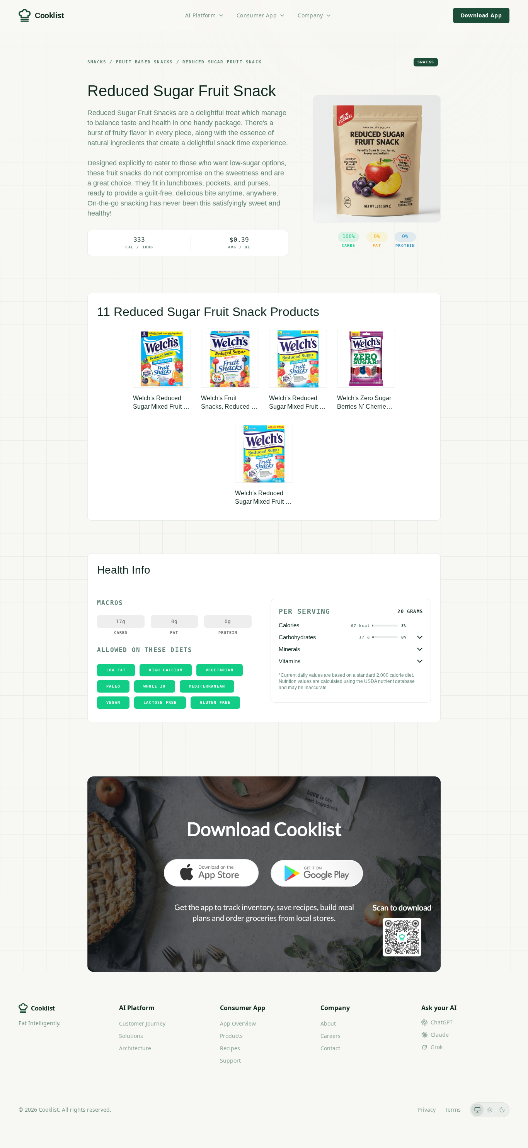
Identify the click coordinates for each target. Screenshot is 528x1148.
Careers (330, 1035)
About (328, 1023)
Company (310, 15)
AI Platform (200, 15)
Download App (481, 15)
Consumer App (257, 15)
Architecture (135, 1048)
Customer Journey (142, 1023)
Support (230, 1060)
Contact (330, 1048)
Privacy (426, 1109)
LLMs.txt (397, 1109)
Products (231, 1035)
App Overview (238, 1023)
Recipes (230, 1048)
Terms (453, 1109)
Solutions (131, 1035)
